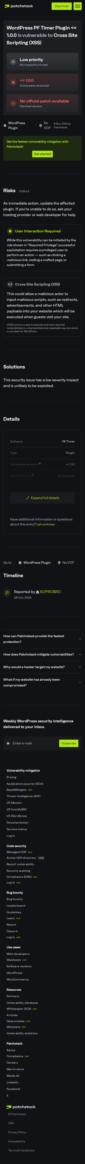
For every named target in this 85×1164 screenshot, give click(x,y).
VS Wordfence (17, 816)
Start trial (61, 6)
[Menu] (77, 6)
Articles (12, 1015)
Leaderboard (16, 905)
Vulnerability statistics (22, 1033)
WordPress (15, 973)
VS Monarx (14, 803)
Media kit (13, 1076)
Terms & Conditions (21, 1150)
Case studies (18, 1021)
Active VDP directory (25, 858)
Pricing (12, 777)
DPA (11, 1123)
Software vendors (19, 966)
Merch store (16, 1069)
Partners (13, 996)
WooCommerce (18, 979)
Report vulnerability (21, 864)
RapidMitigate (19, 790)
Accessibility (16, 1141)
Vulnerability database (23, 1003)
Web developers (18, 954)
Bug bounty (15, 899)
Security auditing (19, 871)
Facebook (14, 1089)
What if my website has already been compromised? (31, 682)
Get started (42, 154)
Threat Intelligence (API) (24, 796)
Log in (11, 836)
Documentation (18, 822)
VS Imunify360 (17, 809)
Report (12, 924)
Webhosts (17, 960)
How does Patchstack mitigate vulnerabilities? (38, 654)
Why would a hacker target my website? (34, 667)
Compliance (18, 1056)
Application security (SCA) (25, 784)
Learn (13, 918)
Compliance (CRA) (22, 877)
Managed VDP (19, 852)
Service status (17, 829)
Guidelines (14, 912)
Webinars (16, 1027)
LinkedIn (13, 1082)
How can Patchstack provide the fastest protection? (33, 639)
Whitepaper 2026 (22, 1009)
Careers (13, 1062)
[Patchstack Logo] (18, 6)
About (11, 1050)
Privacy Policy (17, 1132)
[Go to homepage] (42, 1107)
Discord (12, 931)
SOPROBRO (50, 592)
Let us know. (46, 524)
